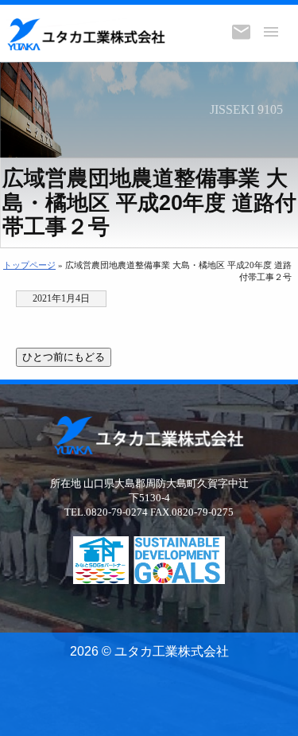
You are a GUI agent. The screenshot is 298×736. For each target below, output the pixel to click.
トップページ (29, 265)
